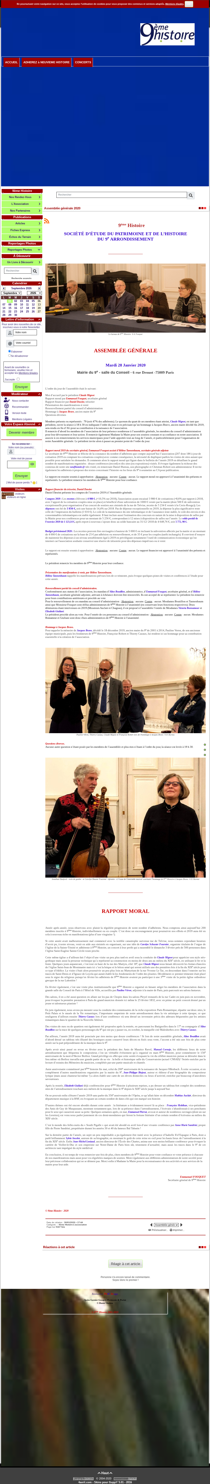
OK (189, 4)
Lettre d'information (23, 319)
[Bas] (205, 755)
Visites (28, 489)
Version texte (18, 413)
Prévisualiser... (160, 1230)
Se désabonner (19, 356)
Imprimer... (178, 1230)
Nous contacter (20, 400)
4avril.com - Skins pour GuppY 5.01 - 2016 (105, 1482)
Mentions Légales (21, 419)
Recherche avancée (21, 278)
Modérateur (26, 394)
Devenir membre (21, 432)
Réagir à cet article (125, 1264)
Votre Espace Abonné (23, 424)
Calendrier (26, 283)
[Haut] (205, 745)
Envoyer (21, 387)
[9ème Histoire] (167, 34)
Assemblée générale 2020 (62, 208)
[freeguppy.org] (84, 1478)
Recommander (20, 407)
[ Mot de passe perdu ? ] (21, 482)
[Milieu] (205, 750)
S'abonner (16, 351)
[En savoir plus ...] (126, 1478)
